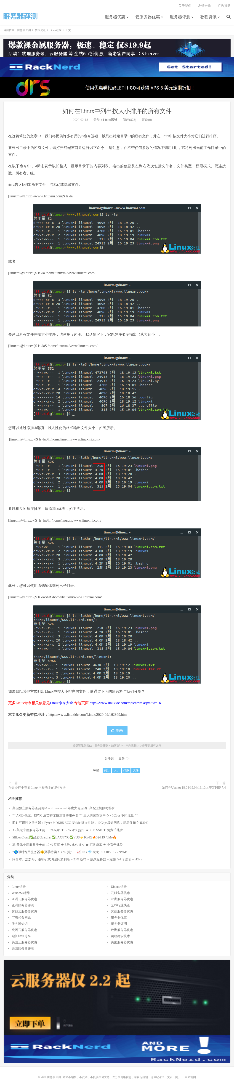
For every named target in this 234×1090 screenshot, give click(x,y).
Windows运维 (21, 893)
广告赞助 (224, 6)
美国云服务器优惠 (24, 942)
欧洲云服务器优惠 (24, 930)
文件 (135, 770)
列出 (107, 770)
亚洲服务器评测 (23, 905)
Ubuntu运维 (119, 886)
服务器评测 (20, 16)
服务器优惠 (115, 17)
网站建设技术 (120, 936)
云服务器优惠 (147, 17)
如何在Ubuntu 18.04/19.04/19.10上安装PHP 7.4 (194, 787)
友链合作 (204, 6)
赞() (119, 730)
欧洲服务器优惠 (122, 930)
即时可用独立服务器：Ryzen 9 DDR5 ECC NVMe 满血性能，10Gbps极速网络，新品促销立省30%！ (82, 823)
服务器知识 (20, 924)
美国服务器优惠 (122, 942)
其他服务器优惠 (122, 911)
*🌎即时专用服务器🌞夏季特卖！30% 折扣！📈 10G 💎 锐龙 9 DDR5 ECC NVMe (69, 852)
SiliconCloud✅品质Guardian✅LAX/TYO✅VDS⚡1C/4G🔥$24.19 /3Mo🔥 (64, 837)
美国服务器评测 (23, 948)
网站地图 (190, 1077)
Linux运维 (55, 30)
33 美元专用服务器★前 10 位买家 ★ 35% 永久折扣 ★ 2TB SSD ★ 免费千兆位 (67, 830)
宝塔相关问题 (21, 917)
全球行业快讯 (120, 905)
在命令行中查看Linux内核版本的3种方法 (37, 787)
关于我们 (184, 6)
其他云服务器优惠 (24, 911)
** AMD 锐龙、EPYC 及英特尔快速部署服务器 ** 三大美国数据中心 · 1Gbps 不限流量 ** (75, 815)
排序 (126, 770)
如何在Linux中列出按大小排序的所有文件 (117, 111)
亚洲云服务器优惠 (24, 899)
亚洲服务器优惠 (122, 899)
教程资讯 (208, 17)
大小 (116, 770)
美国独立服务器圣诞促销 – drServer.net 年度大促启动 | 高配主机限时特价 (63, 808)
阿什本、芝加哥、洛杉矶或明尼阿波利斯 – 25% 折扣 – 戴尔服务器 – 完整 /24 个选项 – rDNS (77, 859)
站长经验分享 (21, 936)
